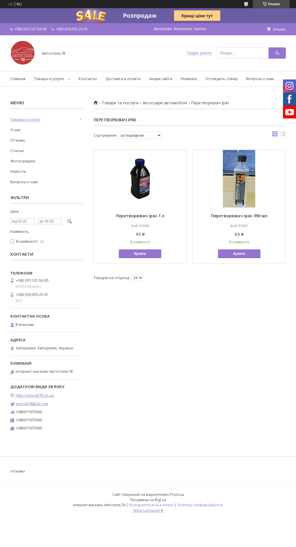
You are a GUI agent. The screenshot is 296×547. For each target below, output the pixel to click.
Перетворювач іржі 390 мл (239, 215)
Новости (18, 171)
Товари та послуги (120, 103)
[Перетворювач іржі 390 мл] (239, 179)
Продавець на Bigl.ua (148, 499)
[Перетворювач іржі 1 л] (140, 179)
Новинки (189, 78)
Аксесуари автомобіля (165, 103)
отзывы (17, 471)
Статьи (17, 150)
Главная (17, 78)
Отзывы (17, 140)
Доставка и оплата (123, 78)
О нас (15, 129)
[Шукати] (277, 53)
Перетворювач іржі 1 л (140, 215)
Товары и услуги (49, 78)
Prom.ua (177, 494)
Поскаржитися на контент (151, 505)
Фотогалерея (22, 161)
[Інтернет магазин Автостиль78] (22, 63)
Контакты (88, 78)
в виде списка (283, 135)
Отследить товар (222, 78)
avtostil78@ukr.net (32, 403)
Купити (140, 254)
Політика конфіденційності (200, 505)
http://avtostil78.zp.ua (35, 395)
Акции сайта (160, 78)
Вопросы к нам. (260, 78)
